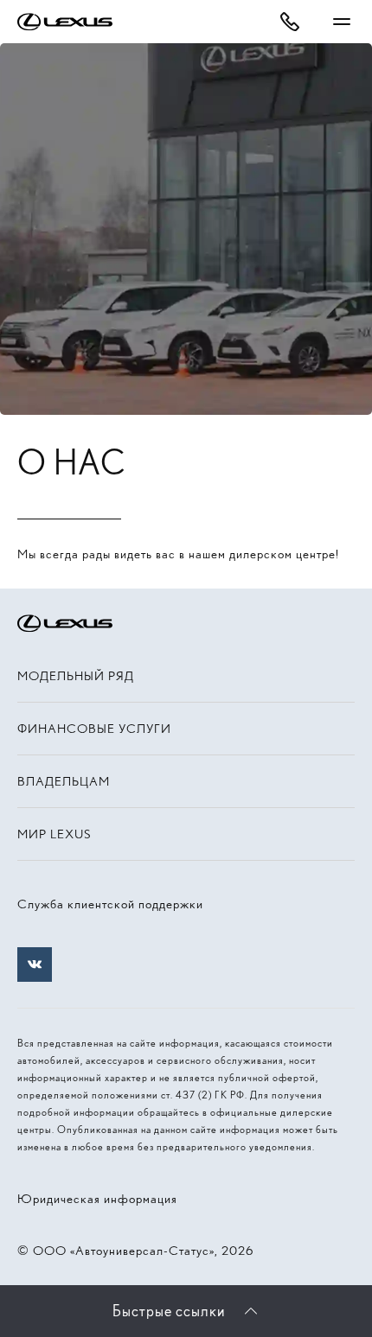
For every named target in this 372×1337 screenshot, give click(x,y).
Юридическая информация (97, 1198)
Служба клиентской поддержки (110, 904)
